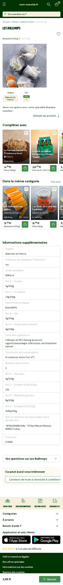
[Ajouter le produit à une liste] (58, 34)
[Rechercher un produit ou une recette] (49, 4)
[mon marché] (31, 4)
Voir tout (55, 181)
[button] (16, 151)
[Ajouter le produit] (25, 168)
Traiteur (14, 22)
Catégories (10, 513)
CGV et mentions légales (16, 556)
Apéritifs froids (26, 22)
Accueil (6, 22)
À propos (8, 519)
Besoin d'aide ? (12, 526)
